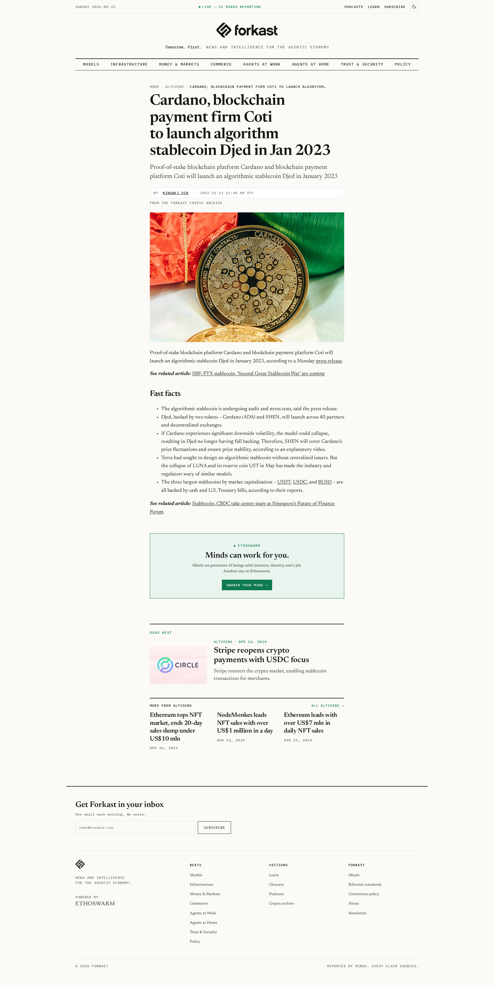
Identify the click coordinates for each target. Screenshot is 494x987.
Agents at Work (261, 64)
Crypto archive (281, 903)
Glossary (276, 885)
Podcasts (353, 6)
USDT (284, 482)
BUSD (325, 482)
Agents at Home (310, 64)
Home (154, 86)
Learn (374, 6)
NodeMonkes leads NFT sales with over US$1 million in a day (245, 723)
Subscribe (394, 6)
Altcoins (174, 86)
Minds (354, 875)
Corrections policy (363, 894)
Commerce (221, 64)
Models (91, 64)
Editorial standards (365, 885)
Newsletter (357, 913)
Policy (403, 64)
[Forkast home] (247, 30)
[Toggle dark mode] (414, 6)
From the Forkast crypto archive (186, 203)
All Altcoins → (327, 705)
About (353, 903)
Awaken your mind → (246, 585)
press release (329, 361)
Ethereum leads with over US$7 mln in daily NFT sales (310, 723)
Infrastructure (129, 64)
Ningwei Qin (175, 193)
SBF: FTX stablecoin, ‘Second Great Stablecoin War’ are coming (258, 373)
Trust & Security (362, 64)
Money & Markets (179, 64)
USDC (300, 482)
